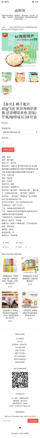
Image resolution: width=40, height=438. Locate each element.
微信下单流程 (20, 353)
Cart (36, 2)
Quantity (5, 137)
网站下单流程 (20, 350)
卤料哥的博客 (20, 362)
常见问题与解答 (20, 356)
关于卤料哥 (20, 338)
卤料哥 (20, 11)
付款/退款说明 (20, 347)
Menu (6, 2)
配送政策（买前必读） (20, 344)
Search (20, 341)
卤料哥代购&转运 (20, 359)
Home (3, 27)
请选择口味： (7, 128)
